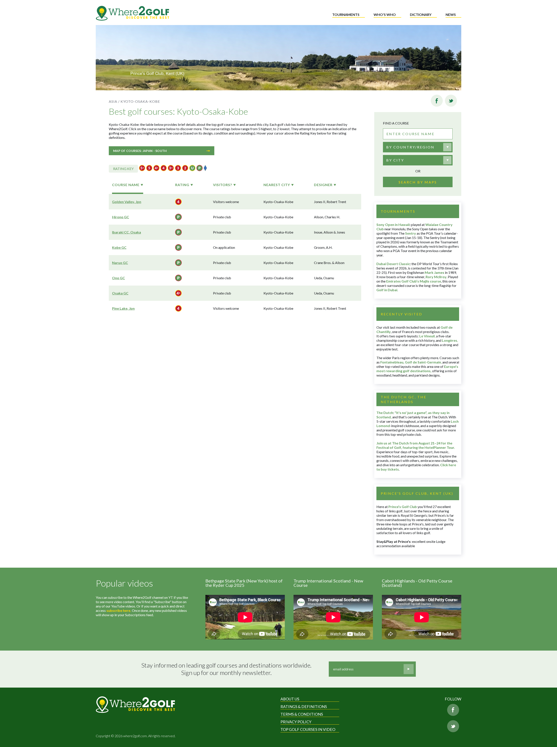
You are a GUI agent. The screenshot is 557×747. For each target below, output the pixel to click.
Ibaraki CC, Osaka (126, 232)
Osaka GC (120, 293)
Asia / (114, 101)
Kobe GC (119, 247)
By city (395, 160)
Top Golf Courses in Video (307, 729)
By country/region (410, 147)
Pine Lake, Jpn (123, 308)
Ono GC (118, 278)
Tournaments (345, 14)
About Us (289, 699)
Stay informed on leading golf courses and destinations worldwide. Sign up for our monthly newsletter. (226, 669)
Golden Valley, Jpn (126, 202)
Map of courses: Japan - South (140, 151)
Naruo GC (120, 263)
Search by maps (418, 182)
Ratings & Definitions (303, 706)
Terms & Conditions (301, 714)
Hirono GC (120, 217)
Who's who (385, 14)
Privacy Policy (295, 721)
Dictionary (420, 14)
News (451, 14)
